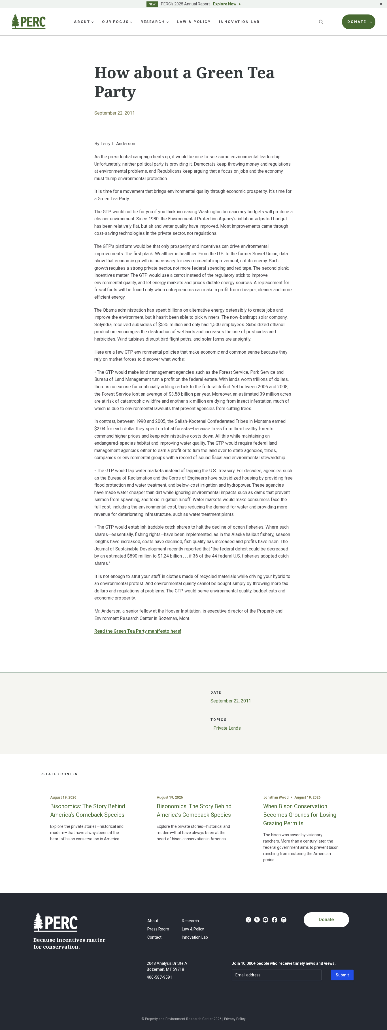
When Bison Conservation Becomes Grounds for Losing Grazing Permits (299, 815)
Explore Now (224, 4)
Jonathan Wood (275, 797)
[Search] (322, 22)
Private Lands (227, 728)
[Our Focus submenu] (131, 21)
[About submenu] (92, 21)
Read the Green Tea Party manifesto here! (137, 631)
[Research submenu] (167, 21)
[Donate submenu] (371, 21)
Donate (326, 919)
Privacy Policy (235, 1019)
